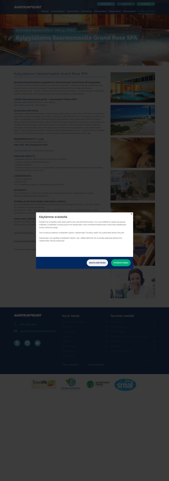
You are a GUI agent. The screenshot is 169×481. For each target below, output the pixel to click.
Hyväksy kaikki (121, 263)
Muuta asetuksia (97, 263)
